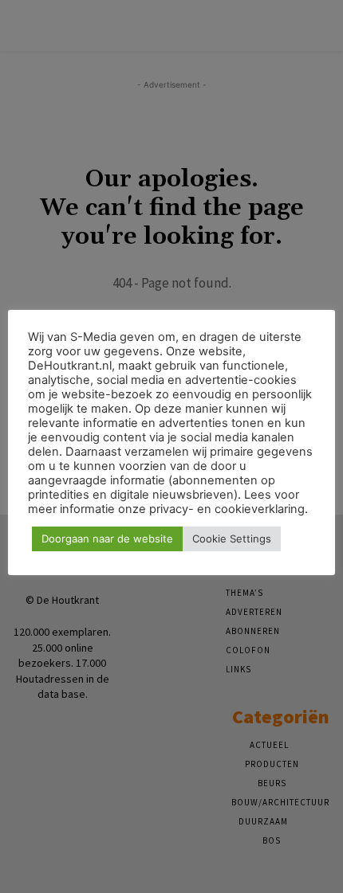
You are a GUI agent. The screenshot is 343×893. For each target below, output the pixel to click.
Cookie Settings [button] (231, 538)
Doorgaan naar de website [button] (107, 538)
